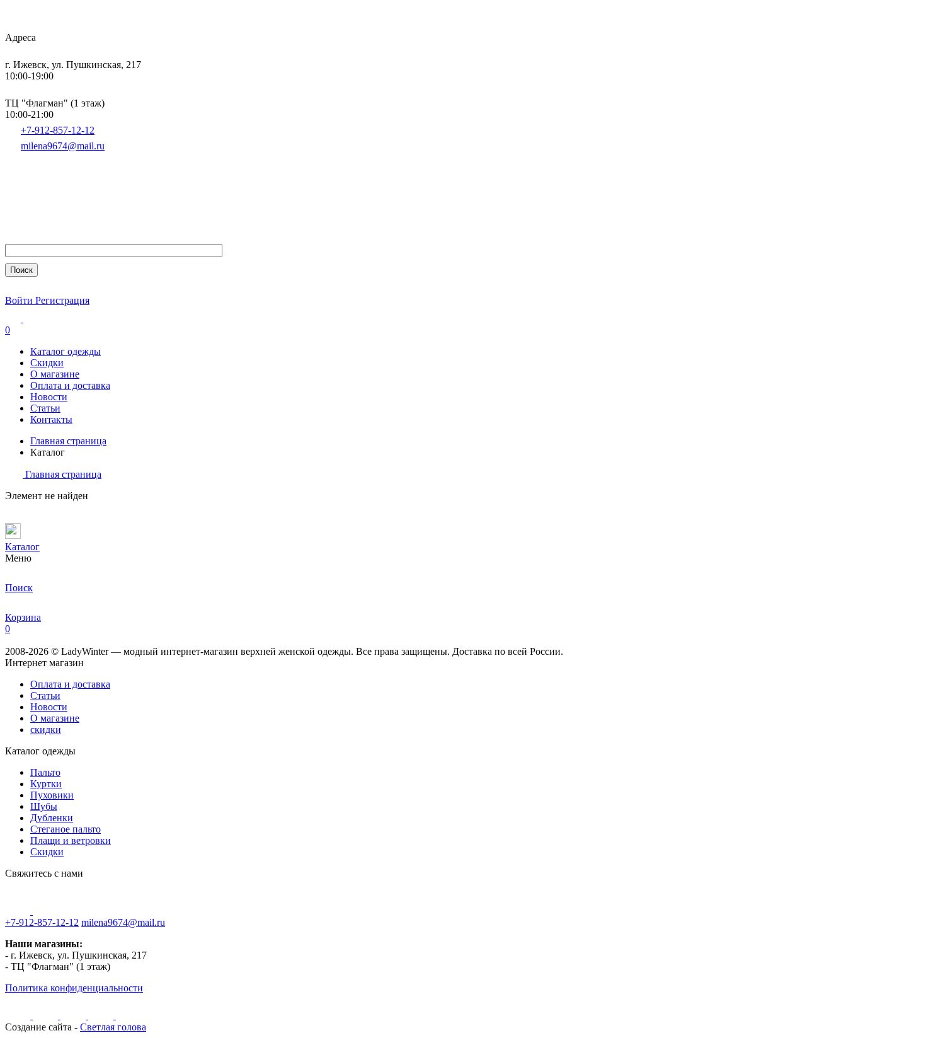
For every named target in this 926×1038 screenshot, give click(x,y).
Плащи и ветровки (70, 840)
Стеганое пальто (65, 829)
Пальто (45, 772)
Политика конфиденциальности (74, 988)
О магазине (54, 374)
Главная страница (68, 440)
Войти (20, 300)
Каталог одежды (65, 351)
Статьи (45, 408)
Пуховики (52, 795)
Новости (48, 396)
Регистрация (62, 300)
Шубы (43, 806)
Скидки (47, 362)
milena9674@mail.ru (63, 146)
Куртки (46, 783)
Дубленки (51, 817)
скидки (45, 729)
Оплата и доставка (70, 385)
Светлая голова (113, 1027)
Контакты (51, 419)
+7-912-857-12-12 (57, 130)
